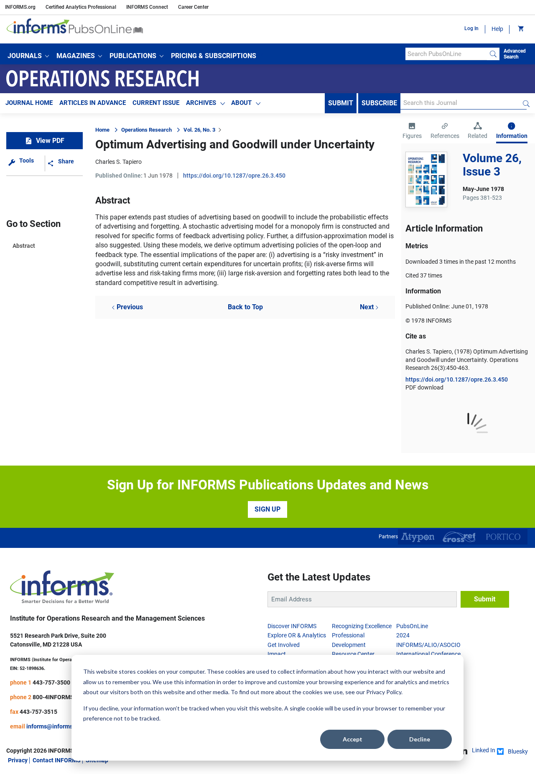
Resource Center (353, 654)
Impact (277, 654)
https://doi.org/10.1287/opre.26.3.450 (234, 175)
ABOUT (241, 103)
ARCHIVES (201, 103)
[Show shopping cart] (520, 29)
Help (497, 28)
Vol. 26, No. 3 (199, 130)
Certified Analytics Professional (81, 7)
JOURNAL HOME (29, 103)
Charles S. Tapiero (118, 161)
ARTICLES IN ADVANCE (92, 103)
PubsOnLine (412, 626)
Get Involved (284, 645)
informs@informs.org (54, 726)
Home (102, 130)
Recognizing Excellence (362, 626)
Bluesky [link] (518, 751)
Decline (419, 739)
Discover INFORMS (292, 626)
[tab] (412, 132)
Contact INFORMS (57, 760)
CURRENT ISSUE (155, 103)
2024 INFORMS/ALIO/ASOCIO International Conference (428, 644)
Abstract (24, 245)
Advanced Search (515, 54)
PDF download (424, 387)
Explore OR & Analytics (297, 635)
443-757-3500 (51, 682)
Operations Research (146, 130)
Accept (352, 739)
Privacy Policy (383, 691)
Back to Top (245, 307)
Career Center (193, 7)
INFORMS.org (20, 7)
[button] (28, 56)
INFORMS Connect (147, 7)
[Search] (493, 54)
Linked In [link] (483, 750)
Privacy (18, 760)
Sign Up (267, 509)
